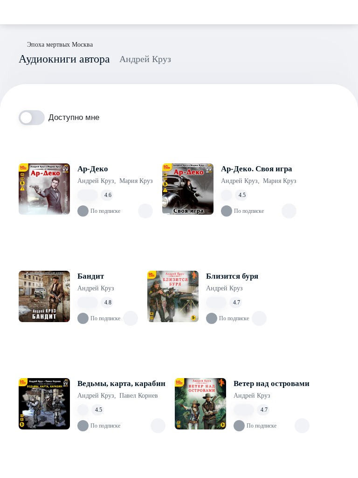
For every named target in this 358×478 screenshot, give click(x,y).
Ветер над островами (272, 383)
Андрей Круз (96, 180)
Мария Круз (136, 180)
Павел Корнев (138, 395)
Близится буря (232, 276)
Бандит (90, 276)
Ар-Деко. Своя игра (256, 168)
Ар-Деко (92, 168)
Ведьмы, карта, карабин (121, 383)
